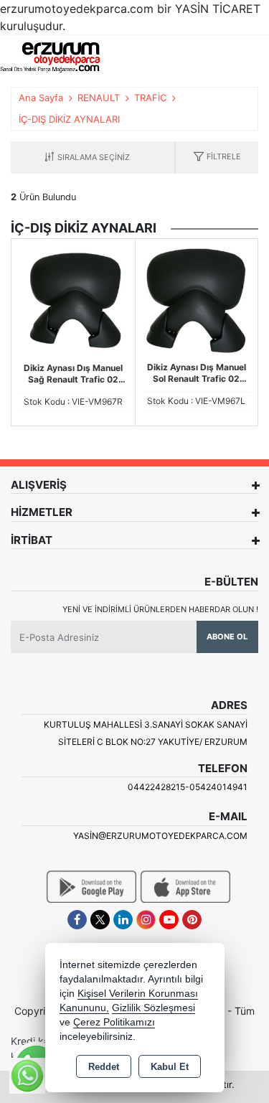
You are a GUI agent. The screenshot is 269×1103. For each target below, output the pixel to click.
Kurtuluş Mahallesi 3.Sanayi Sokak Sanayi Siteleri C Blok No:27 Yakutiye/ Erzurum (145, 733)
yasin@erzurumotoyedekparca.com (160, 835)
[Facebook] (77, 919)
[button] (217, 157)
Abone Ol (227, 637)
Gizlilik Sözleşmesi (153, 1008)
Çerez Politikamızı (114, 1022)
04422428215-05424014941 (187, 787)
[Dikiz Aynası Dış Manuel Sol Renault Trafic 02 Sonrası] (197, 299)
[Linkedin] (123, 919)
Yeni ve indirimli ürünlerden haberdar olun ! (160, 609)
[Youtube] (169, 919)
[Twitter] (100, 919)
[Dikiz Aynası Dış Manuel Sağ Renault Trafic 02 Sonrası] (73, 299)
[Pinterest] (192, 919)
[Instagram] (146, 919)
